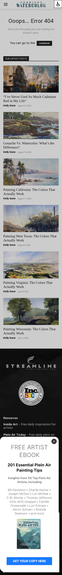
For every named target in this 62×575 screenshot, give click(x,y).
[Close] (54, 441)
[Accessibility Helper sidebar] (58, 4)
